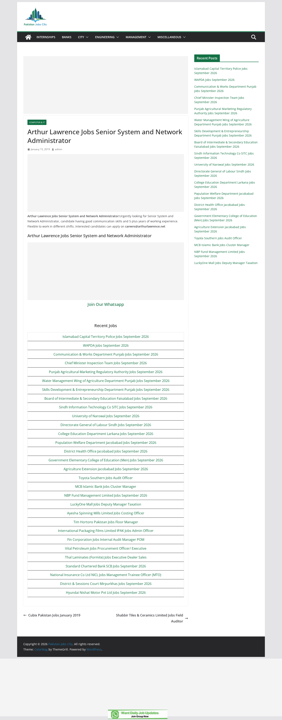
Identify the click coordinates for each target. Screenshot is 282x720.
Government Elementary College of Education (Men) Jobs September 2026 (106, 460)
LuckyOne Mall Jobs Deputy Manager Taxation (105, 504)
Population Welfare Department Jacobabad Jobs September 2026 (105, 442)
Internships (46, 37)
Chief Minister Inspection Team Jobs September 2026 (106, 363)
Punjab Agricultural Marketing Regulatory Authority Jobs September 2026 (105, 372)
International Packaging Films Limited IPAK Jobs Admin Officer (106, 530)
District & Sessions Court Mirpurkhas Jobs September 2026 (106, 583)
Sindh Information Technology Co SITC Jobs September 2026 (105, 407)
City (81, 37)
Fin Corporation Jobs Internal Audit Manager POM (105, 539)
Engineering (105, 37)
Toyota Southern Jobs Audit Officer (106, 478)
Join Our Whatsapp (106, 304)
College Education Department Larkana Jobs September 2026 (105, 433)
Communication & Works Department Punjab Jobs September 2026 (105, 354)
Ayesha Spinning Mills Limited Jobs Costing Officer (105, 513)
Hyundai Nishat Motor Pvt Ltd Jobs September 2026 (106, 592)
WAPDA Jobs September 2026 (106, 345)
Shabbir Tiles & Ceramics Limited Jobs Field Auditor (149, 618)
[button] (86, 37)
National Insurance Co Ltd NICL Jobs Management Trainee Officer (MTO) (105, 575)
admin (58, 149)
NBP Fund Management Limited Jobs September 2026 (105, 495)
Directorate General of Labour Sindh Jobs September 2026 (105, 425)
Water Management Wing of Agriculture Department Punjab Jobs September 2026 (105, 380)
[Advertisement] (105, 85)
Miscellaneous (169, 37)
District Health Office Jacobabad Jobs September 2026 (105, 451)
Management (136, 37)
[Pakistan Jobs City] (28, 37)
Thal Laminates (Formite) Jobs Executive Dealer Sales (106, 557)
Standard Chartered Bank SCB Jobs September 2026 (106, 566)
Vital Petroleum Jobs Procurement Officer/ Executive (105, 548)
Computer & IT (37, 122)
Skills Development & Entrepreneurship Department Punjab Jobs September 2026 (105, 389)
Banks (66, 37)
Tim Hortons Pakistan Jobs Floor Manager (105, 522)
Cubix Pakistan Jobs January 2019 (54, 615)
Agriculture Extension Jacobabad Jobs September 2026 (106, 469)
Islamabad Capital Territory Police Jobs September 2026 (106, 336)
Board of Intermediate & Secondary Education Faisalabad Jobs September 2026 (105, 398)
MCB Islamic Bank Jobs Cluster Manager (105, 486)
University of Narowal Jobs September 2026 (105, 416)
